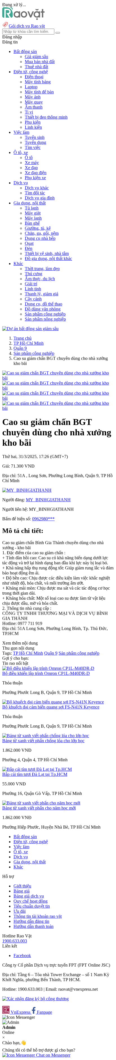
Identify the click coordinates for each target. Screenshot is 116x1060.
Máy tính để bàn (39, 91)
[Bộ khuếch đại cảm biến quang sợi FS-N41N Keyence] (53, 702)
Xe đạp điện (35, 172)
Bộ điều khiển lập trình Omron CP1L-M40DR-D (46, 673)
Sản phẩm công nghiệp (45, 314)
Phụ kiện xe (35, 177)
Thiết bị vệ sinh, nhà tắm (47, 253)
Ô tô (29, 157)
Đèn (28, 248)
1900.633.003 (14, 941)
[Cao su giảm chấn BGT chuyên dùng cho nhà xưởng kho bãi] (58, 378)
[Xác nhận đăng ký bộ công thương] (35, 998)
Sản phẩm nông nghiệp (45, 319)
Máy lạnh (33, 218)
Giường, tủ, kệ (38, 228)
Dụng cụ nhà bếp (40, 238)
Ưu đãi (20, 911)
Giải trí (31, 283)
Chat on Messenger (52, 1055)
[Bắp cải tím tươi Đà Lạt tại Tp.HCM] (37, 769)
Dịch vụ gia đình (40, 198)
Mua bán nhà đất (40, 61)
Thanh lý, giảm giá (41, 293)
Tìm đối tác (35, 192)
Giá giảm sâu (36, 56)
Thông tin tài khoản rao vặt (38, 916)
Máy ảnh (33, 97)
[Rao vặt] (23, 18)
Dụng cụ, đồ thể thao (43, 304)
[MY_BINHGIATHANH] (27, 490)
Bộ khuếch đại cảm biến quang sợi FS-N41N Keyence (50, 707)
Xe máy (32, 162)
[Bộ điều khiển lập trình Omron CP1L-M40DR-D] (48, 668)
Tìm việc (33, 147)
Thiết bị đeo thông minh (46, 117)
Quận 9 (20, 348)
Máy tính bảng (38, 81)
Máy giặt (33, 213)
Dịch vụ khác (37, 187)
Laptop (31, 86)
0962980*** (43, 518)
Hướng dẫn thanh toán (33, 926)
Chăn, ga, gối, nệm (42, 233)
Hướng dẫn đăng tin (31, 921)
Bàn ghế (32, 223)
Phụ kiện (33, 122)
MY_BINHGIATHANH (48, 499)
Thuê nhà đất (36, 66)
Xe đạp (31, 167)
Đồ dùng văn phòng (43, 309)
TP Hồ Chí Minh (29, 343)
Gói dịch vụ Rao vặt (27, 26)
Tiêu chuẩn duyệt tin (32, 906)
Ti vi (29, 112)
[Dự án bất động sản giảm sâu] (30, 328)
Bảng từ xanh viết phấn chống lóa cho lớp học (43, 740)
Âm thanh (34, 107)
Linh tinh (33, 288)
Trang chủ (23, 338)
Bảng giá (22, 891)
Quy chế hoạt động (31, 901)
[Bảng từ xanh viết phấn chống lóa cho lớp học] (45, 735)
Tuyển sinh (34, 137)
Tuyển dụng (35, 142)
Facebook (22, 955)
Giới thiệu (22, 886)
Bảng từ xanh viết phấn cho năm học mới (39, 808)
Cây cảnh (33, 298)
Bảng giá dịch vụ (29, 896)
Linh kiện (33, 127)
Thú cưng (33, 273)
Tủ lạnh (32, 208)
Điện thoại (34, 76)
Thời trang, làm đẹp (42, 268)
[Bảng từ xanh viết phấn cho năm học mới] (41, 803)
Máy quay (34, 102)
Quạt (29, 243)
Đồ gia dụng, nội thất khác (48, 258)
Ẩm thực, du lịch (40, 278)
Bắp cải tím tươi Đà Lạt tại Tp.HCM (34, 774)
